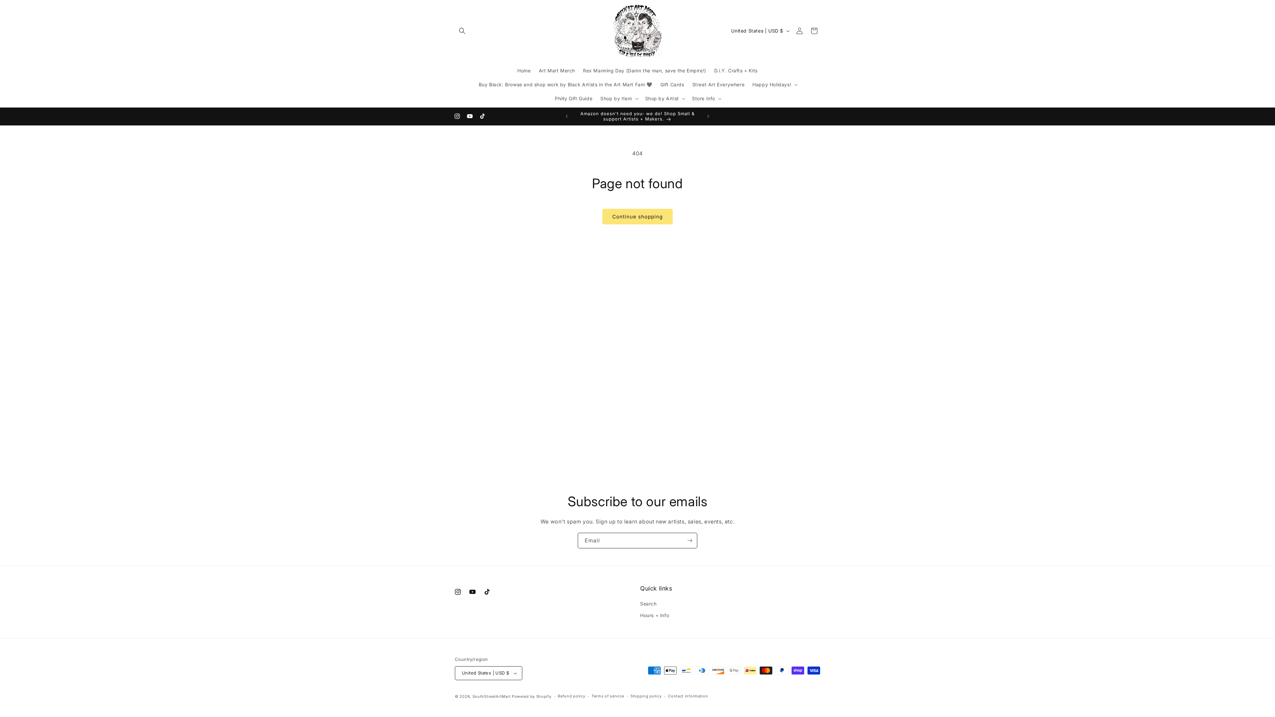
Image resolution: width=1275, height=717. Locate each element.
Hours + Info (654, 615)
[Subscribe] (689, 540)
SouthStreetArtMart (491, 696)
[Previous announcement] (566, 116)
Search (648, 604)
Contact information (688, 696)
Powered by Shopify (532, 696)
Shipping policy (646, 696)
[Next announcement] (708, 116)
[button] (462, 31)
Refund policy (571, 696)
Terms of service (608, 696)
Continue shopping (637, 216)
